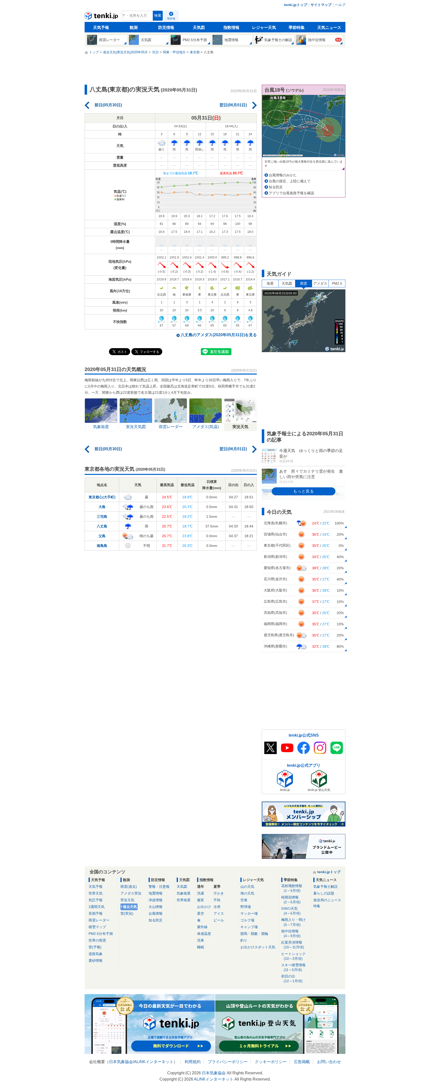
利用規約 (193, 1062)
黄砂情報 (96, 960)
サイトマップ (321, 5)
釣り (243, 940)
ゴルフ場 (247, 920)
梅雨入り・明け (293, 922)
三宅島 (102, 516)
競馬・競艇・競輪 (254, 934)
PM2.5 (337, 283)
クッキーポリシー (271, 1062)
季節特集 (297, 27)
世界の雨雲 (97, 940)
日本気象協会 (121, 1062)
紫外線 (202, 927)
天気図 (199, 27)
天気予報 (101, 27)
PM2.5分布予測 (101, 934)
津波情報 (155, 900)
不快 (217, 900)
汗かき (219, 893)
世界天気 (96, 893)
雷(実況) (126, 913)
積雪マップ (97, 927)
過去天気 (130, 907)
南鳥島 (102, 546)
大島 (102, 507)
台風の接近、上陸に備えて (290, 181)
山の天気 (247, 887)
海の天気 (247, 893)
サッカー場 (249, 913)
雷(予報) (95, 947)
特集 (316, 906)
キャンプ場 (249, 927)
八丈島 (102, 526)
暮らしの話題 (323, 893)
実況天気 (127, 900)
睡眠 (200, 947)
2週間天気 (97, 907)
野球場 (245, 907)
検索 (157, 15)
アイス (219, 913)
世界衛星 (184, 900)
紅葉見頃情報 (292, 944)
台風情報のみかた (283, 175)
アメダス (320, 283)
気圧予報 (96, 900)
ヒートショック (293, 956)
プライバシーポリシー (228, 1062)
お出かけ (204, 907)
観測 (134, 27)
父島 (102, 536)
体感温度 (204, 934)
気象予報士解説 (325, 887)
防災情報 (166, 27)
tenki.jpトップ (295, 5)
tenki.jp (102, 17)
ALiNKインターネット (153, 1062)
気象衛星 (184, 893)
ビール (219, 920)
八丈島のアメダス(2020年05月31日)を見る (219, 335)
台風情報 (155, 913)
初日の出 (292, 978)
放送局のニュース (327, 900)
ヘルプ (340, 5)
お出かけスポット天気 (257, 947)
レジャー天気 (264, 27)
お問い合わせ (329, 1062)
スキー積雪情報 (293, 967)
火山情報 (155, 907)
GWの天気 (291, 910)
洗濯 (200, 893)
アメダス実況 (130, 893)
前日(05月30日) (108, 105)
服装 (200, 900)
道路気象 (96, 954)
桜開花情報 (291, 899)
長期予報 (96, 913)
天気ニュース (329, 27)
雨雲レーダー (99, 920)
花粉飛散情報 (291, 888)
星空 (200, 913)
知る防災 (276, 187)
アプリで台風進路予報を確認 (291, 193)
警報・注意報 (159, 887)
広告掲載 (302, 1062)
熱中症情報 (291, 933)
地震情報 (155, 893)
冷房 (217, 907)
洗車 (200, 940)
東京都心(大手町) (102, 497)
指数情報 (231, 27)
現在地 (171, 18)
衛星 (270, 283)
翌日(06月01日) (233, 105)
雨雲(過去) (128, 887)
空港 (243, 900)
